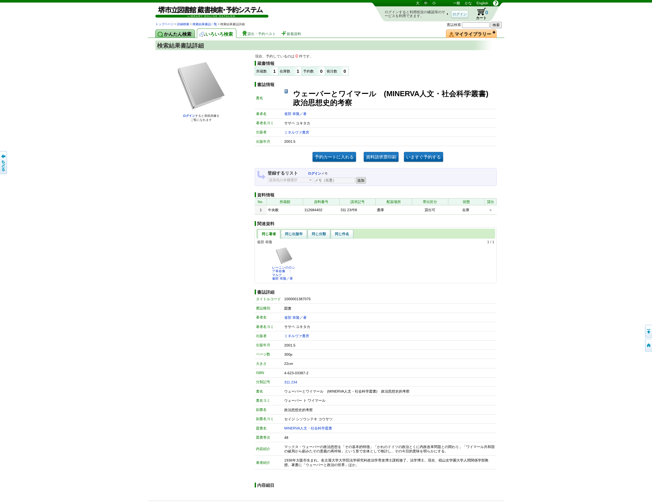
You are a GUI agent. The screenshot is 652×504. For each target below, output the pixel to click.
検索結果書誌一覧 (205, 24)
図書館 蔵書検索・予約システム (209, 11)
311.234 (290, 382)
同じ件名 (342, 234)
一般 (456, 3)
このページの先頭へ (648, 331)
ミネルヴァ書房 (296, 132)
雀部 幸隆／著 (295, 114)
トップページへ (648, 345)
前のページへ (4, 162)
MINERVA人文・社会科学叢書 (308, 428)
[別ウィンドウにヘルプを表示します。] (495, 3)
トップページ (164, 24)
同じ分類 (319, 234)
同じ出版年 (294, 234)
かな (468, 3)
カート (479, 14)
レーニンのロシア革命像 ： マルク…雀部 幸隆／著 (283, 273)
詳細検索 (183, 24)
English (482, 3)
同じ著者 (269, 234)
